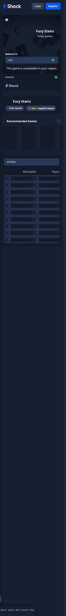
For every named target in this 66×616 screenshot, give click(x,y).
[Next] (59, 121)
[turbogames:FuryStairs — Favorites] (9, 101)
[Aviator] (11, 137)
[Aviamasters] (30, 137)
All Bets (11, 161)
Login (38, 6)
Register (53, 6)
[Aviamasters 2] (49, 137)
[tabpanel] (31, 205)
